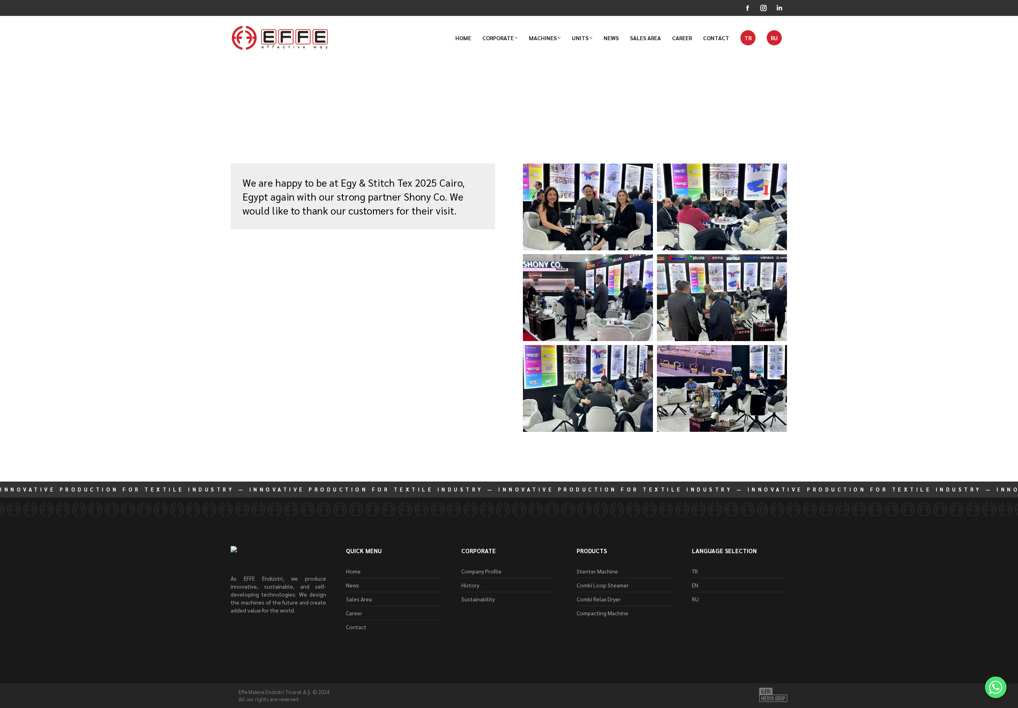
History (470, 585)
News (239, 133)
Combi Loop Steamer (603, 585)
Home (353, 571)
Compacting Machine (602, 612)
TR (695, 571)
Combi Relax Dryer (599, 599)
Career (354, 612)
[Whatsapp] (995, 687)
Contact (356, 626)
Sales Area (359, 599)
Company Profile (481, 571)
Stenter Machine (597, 571)
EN (695, 585)
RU (695, 599)
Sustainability (478, 599)
